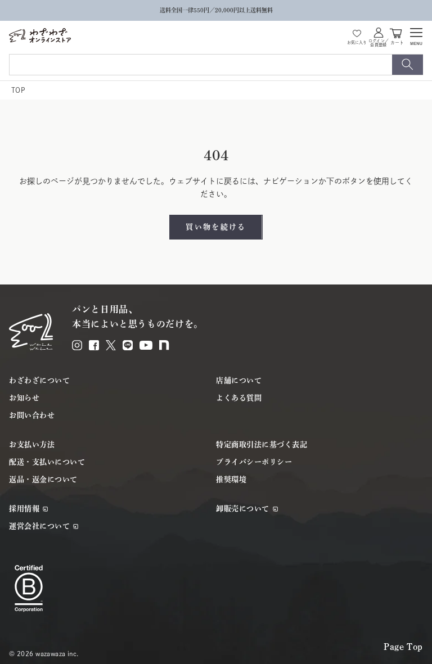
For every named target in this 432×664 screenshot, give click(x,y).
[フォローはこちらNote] (164, 345)
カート (397, 42)
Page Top (403, 646)
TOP (18, 90)
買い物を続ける (216, 227)
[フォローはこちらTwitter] (111, 345)
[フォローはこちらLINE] (128, 345)
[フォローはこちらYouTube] (146, 345)
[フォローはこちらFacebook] (94, 345)
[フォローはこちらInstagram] (77, 345)
